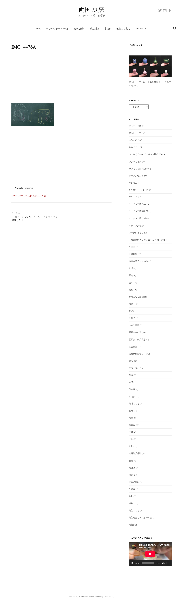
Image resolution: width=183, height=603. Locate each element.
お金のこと (134, 147)
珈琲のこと (134, 403)
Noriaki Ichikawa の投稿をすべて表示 (29, 195)
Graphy (98, 596)
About (139, 28)
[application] (150, 554)
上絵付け (133, 253)
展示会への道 (135, 332)
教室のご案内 (123, 28)
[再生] (132, 563)
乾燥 (131, 268)
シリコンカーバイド (138, 189)
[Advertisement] (61, 80)
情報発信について (137, 353)
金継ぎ (132, 488)
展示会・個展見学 (137, 339)
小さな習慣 (134, 325)
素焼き (132, 424)
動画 (131, 289)
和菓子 (132, 303)
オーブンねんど (136, 175)
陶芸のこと (134, 510)
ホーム (37, 28)
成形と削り (79, 28)
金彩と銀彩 (134, 481)
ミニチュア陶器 (136, 204)
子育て (132, 318)
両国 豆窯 (92, 9)
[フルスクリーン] (167, 563)
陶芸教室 (133, 524)
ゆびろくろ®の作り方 (57, 28)
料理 (131, 375)
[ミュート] (163, 563)
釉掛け (132, 467)
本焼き (107, 28)
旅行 (131, 382)
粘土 (131, 417)
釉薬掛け (94, 28)
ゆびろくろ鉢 (135, 161)
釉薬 (131, 474)
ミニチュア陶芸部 (137, 218)
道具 (131, 446)
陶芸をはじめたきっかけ (140, 517)
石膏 (131, 410)
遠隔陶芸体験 (135, 453)
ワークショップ (136, 232)
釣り (131, 496)
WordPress (82, 596)
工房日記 (133, 346)
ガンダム (133, 182)
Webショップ (135, 133)
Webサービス (135, 125)
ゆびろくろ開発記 (137, 168)
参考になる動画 (136, 296)
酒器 (131, 460)
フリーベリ (134, 197)
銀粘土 (132, 503)
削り (131, 282)
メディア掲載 (135, 225)
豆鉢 (131, 439)
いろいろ (133, 140)
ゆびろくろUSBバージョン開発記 (145, 154)
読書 (131, 432)
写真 (131, 275)
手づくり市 (134, 367)
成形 (131, 360)
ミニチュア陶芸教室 (138, 211)
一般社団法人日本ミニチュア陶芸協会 (147, 239)
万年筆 (132, 246)
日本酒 (132, 389)
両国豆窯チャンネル (138, 261)
